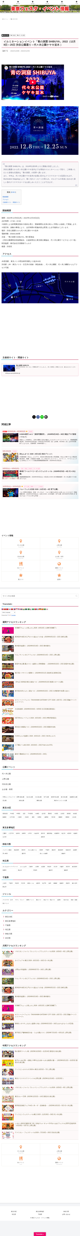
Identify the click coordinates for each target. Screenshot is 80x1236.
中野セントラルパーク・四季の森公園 (13, 797)
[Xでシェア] (34, 417)
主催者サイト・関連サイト (11, 202)
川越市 (62, 866)
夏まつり (38, 900)
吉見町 (43, 866)
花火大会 (66, 900)
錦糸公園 (21, 800)
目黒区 (39, 817)
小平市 (30, 833)
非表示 (13, 192)
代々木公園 (22, 35)
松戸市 (44, 883)
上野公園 (5, 779)
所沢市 (68, 866)
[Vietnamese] (12, 609)
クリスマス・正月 (8, 900)
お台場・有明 (7, 789)
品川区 (44, 813)
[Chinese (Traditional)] (7, 609)
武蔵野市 (56, 833)
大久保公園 (38, 797)
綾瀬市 (75, 850)
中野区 (18, 813)
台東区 (37, 813)
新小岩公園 (64, 797)
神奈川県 (66, 1211)
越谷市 (51, 870)
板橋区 (4, 817)
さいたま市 (23, 866)
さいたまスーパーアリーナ (10, 866)
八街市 (4, 883)
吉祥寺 (18, 833)
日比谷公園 (6, 784)
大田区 (56, 813)
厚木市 (23, 850)
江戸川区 (12, 817)
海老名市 (68, 850)
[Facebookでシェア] (38, 417)
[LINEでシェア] (42, 417)
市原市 (17, 883)
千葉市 (11, 883)
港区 (33, 817)
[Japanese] (47, 609)
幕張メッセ (30, 883)
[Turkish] (35, 609)
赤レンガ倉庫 (43, 853)
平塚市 (47, 850)
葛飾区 (60, 817)
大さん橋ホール (32, 850)
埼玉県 (14, 1214)
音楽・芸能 (74, 900)
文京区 (62, 813)
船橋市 (62, 883)
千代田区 (30, 813)
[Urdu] (28, 609)
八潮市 (37, 866)
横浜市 (54, 850)
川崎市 (41, 850)
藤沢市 (24, 853)
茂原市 (68, 883)
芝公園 (4, 800)
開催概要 (5, 197)
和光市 (49, 866)
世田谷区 (5, 813)
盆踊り (59, 900)
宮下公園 (46, 797)
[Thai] (21, 609)
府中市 (43, 833)
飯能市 (66, 870)
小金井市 (36, 833)
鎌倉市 (63, 853)
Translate (13, 615)
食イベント (6, 903)
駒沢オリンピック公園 (60, 800)
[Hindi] (24, 609)
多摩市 (24, 833)
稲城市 (75, 833)
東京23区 (6, 35)
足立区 (74, 817)
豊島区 (67, 817)
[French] (38, 609)
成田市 (38, 883)
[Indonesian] (17, 609)
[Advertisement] (40, 25)
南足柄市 (16, 850)
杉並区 (75, 813)
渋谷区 (14, 35)
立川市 (4, 837)
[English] (3, 609)
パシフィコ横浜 (7, 850)
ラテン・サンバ (19, 900)
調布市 (43, 837)
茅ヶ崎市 (5, 853)
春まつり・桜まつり (49, 900)
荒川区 (53, 817)
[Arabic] (33, 609)
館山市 (4, 886)
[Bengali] (26, 609)
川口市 (55, 866)
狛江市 (63, 833)
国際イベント (30, 900)
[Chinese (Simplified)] (5, 609)
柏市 (50, 883)
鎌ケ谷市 (74, 883)
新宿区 (69, 813)
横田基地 (49, 833)
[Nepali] (31, 609)
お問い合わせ (66, 1214)
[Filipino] (14, 609)
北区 (24, 813)
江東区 (20, 817)
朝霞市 (4, 870)
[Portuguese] (45, 609)
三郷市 (31, 866)
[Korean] (10, 609)
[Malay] (19, 609)
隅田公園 (39, 800)
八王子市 (11, 833)
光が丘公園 (29, 797)
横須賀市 (60, 850)
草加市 (35, 870)
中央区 (12, 813)
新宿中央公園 (55, 797)
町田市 (69, 833)
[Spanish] (42, 609)
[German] (40, 609)
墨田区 (50, 813)
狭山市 (20, 870)
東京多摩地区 (40, 1211)
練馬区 (46, 817)
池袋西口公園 (73, 797)
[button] (46, 417)
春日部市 (74, 866)
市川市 (23, 883)
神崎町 (55, 883)
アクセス (5, 199)
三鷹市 (4, 833)
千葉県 (40, 1214)
